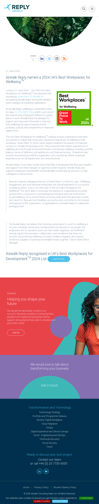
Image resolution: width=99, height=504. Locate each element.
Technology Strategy (49, 412)
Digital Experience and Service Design (49, 431)
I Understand (86, 498)
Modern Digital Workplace (49, 420)
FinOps (49, 427)
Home (26, 487)
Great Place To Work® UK (30, 96)
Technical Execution (49, 439)
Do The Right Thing (24, 112)
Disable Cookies (42, 501)
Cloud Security (49, 443)
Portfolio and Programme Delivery (49, 416)
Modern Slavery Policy (64, 487)
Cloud (49, 447)
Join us (15, 332)
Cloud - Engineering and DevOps (49, 435)
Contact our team (49, 460)
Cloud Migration (49, 424)
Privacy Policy (60, 501)
